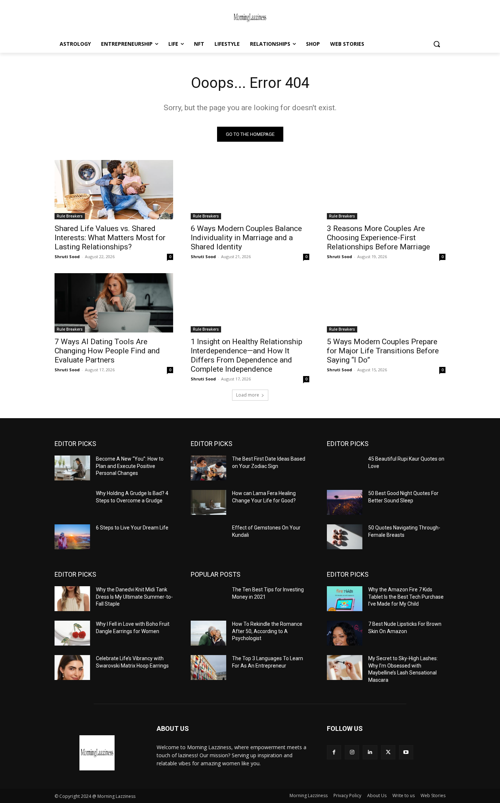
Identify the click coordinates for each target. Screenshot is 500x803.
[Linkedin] (370, 752)
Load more (247, 395)
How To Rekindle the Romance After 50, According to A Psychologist (267, 631)
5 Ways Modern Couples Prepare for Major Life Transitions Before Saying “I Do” (383, 350)
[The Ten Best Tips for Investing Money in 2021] (208, 598)
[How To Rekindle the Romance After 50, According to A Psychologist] (208, 633)
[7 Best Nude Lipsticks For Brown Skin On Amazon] (344, 633)
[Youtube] (406, 752)
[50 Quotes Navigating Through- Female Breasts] (344, 536)
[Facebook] (334, 752)
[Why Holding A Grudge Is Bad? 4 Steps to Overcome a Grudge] (72, 502)
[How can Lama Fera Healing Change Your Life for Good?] (208, 502)
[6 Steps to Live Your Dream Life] (72, 536)
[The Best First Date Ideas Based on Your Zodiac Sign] (208, 468)
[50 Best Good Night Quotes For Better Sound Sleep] (344, 502)
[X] (388, 752)
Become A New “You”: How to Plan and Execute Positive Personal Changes (130, 466)
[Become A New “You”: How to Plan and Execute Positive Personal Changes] (72, 468)
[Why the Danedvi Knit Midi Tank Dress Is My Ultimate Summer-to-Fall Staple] (72, 598)
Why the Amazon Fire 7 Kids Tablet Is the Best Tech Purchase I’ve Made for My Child (406, 597)
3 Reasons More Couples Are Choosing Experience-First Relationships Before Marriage (378, 237)
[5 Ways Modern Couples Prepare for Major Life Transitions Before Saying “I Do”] (386, 302)
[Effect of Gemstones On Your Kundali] (208, 536)
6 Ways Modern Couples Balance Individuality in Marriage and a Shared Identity (246, 237)
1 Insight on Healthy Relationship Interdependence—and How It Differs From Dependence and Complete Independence (246, 355)
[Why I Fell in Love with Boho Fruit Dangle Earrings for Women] (72, 633)
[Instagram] (352, 752)
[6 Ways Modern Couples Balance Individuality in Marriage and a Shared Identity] (250, 189)
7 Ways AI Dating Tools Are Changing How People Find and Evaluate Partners (107, 350)
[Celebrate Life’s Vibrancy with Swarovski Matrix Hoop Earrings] (72, 667)
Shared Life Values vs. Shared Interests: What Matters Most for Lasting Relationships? (110, 237)
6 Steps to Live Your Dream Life (132, 528)
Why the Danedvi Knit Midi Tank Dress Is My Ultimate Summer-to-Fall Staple (134, 597)
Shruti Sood (67, 256)
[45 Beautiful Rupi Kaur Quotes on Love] (344, 468)
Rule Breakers (70, 216)
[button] (436, 44)
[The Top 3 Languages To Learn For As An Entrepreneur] (208, 667)
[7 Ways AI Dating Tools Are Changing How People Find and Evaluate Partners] (114, 302)
